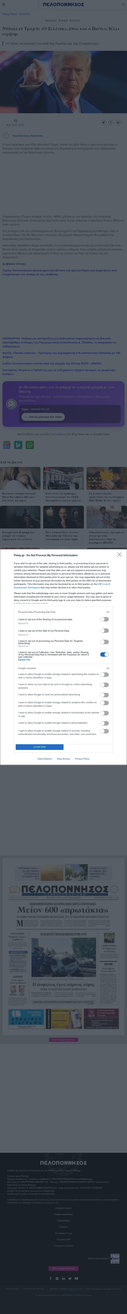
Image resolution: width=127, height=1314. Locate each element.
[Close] (120, 555)
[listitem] (63, 612)
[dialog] (63, 657)
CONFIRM (40, 747)
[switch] (104, 619)
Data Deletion (45, 758)
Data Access (63, 758)
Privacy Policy (82, 758)
